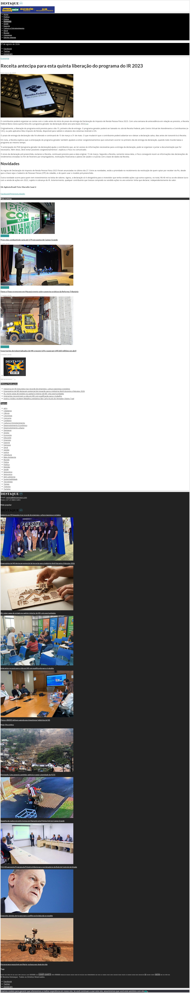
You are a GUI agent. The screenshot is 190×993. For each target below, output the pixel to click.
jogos (96, 974)
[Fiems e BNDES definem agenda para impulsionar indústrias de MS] (37, 716)
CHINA (19, 974)
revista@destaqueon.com (16, 497)
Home (6, 14)
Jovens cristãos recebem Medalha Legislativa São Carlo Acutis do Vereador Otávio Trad (39, 398)
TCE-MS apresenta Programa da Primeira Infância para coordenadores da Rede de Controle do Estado (39, 867)
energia (76, 974)
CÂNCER (53, 974)
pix (126, 974)
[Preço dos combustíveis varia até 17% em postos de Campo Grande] (28, 233)
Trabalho (152, 974)
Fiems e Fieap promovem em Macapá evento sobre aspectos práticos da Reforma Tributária (39, 291)
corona (27, 974)
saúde (137, 974)
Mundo (6, 33)
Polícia (6, 19)
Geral (6, 30)
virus (164, 974)
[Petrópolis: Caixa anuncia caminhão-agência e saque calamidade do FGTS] (37, 771)
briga (13, 974)
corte (37, 974)
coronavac (32, 974)
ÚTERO (166, 974)
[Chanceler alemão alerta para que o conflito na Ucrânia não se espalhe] (37, 912)
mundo (108, 974)
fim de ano (82, 974)
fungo (86, 974)
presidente (129, 974)
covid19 (47, 974)
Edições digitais (10, 37)
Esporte (7, 26)
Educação (68, 974)
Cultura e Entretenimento (14, 28)
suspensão (149, 974)
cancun (16, 974)
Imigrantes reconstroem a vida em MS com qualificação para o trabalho (33, 396)
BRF (11, 974)
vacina (157, 974)
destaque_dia (63, 974)
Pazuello (123, 974)
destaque (57, 974)
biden (6, 974)
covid (41, 974)
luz (101, 974)
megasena (104, 974)
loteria (99, 974)
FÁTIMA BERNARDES (91, 974)
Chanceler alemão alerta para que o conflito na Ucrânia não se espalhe (27, 916)
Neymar (119, 974)
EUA (79, 974)
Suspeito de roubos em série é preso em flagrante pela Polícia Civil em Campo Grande (32, 821)
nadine (111, 974)
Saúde (6, 24)
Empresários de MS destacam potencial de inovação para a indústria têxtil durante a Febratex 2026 (44, 391)
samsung (133, 974)
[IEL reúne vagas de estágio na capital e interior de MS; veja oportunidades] (37, 609)
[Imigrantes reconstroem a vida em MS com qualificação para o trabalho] (37, 664)
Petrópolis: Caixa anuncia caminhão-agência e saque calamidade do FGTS (28, 775)
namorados (115, 974)
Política (7, 17)
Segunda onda (141, 974)
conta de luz (23, 974)
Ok (145, 991)
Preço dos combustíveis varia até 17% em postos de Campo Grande (29, 240)
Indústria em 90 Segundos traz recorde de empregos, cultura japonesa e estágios (37, 389)
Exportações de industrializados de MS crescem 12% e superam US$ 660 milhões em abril (38, 351)
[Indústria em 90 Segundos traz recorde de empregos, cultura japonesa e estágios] (12, 511)
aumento (2, 974)
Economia (7, 21)
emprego (72, 974)
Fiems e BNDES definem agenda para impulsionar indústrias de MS (25, 720)
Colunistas (8, 35)
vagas (161, 974)
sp (145, 974)
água (169, 974)
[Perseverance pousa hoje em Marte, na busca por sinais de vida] (37, 961)
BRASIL (8, 974)
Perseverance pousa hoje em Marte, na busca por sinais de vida (24, 964)
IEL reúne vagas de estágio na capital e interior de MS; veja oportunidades (34, 393)
